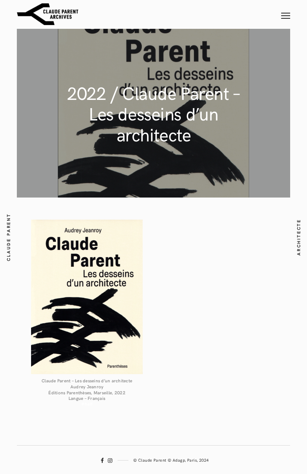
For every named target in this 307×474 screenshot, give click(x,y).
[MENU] (285, 10)
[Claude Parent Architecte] (47, 14)
